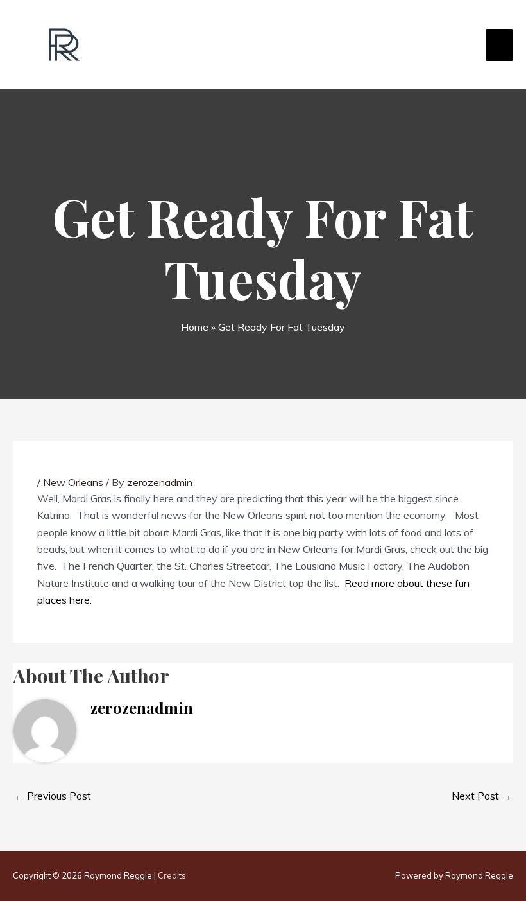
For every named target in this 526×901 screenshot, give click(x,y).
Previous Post (52, 795)
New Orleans (73, 482)
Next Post (482, 795)
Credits (172, 875)
